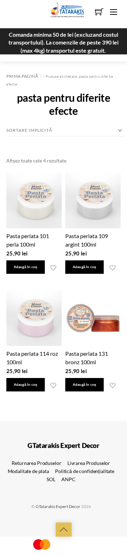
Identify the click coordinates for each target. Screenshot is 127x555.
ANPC (68, 479)
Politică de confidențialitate (84, 471)
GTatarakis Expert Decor (58, 506)
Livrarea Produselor (88, 463)
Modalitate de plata (28, 471)
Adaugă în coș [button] (26, 267)
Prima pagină (22, 76)
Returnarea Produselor (36, 463)
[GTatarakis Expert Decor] (63, 13)
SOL (51, 479)
